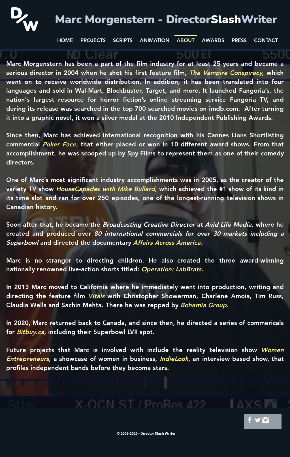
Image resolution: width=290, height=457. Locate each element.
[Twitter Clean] (257, 420)
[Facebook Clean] (249, 420)
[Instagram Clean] (265, 420)
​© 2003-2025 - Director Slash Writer (146, 433)
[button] (93, 38)
